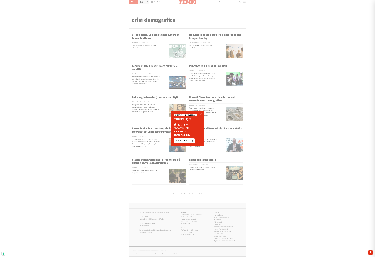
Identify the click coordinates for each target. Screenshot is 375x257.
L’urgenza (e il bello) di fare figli (208, 66)
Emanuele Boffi (193, 105)
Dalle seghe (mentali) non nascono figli (155, 97)
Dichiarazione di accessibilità (223, 227)
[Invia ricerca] (240, 2)
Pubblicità (217, 220)
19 (199, 194)
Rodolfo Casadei (136, 73)
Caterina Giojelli (136, 101)
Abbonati (133, 2)
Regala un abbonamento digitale (224, 241)
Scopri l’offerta (182, 141)
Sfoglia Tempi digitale (221, 229)
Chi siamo (217, 213)
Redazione (135, 42)
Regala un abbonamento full (223, 238)
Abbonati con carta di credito (223, 231)
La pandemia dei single (202, 159)
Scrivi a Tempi (218, 215)
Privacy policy (218, 222)
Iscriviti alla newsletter (221, 217)
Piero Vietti (192, 70)
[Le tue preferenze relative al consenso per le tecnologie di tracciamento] (3, 253)
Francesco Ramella (194, 42)
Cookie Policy (218, 224)
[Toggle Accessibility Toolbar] (370, 252)
